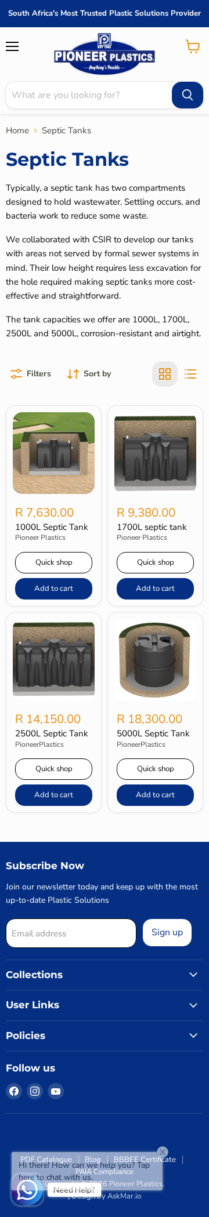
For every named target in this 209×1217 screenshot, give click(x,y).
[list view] (190, 374)
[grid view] (165, 374)
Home (17, 131)
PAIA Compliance (104, 1172)
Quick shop (54, 562)
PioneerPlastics (39, 744)
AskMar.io (124, 1196)
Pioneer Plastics (40, 537)
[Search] (187, 95)
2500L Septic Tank (51, 733)
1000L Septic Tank (51, 527)
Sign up (167, 932)
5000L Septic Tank (153, 733)
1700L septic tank (152, 527)
